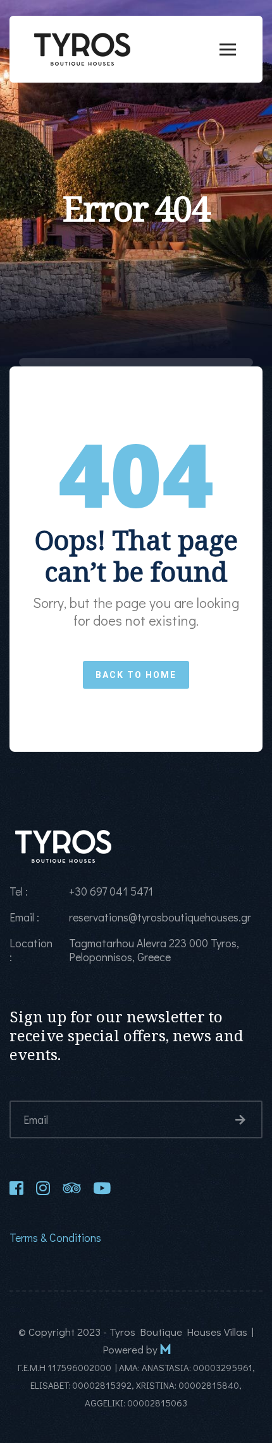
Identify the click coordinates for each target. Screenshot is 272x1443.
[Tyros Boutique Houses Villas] (82, 47)
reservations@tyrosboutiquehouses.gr (160, 917)
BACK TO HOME (136, 675)
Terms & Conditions (55, 1237)
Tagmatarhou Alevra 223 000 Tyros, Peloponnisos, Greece (154, 949)
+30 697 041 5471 (111, 891)
